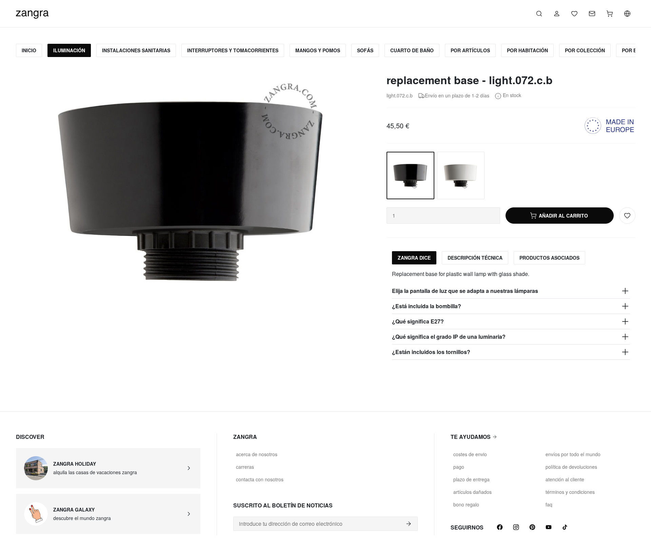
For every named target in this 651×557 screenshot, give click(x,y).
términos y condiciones (570, 491)
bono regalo (466, 504)
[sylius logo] (32, 13)
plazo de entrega (471, 479)
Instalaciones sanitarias (136, 50)
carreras (245, 466)
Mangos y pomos (317, 50)
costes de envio (470, 454)
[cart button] (609, 13)
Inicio (29, 50)
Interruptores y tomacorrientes (232, 50)
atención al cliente (565, 479)
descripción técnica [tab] (475, 257)
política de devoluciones (571, 466)
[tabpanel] (511, 315)
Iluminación (69, 50)
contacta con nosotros (259, 479)
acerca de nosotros (256, 454)
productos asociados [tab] (549, 257)
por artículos (470, 50)
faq (549, 504)
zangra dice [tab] (414, 257)
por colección (585, 50)
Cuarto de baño (412, 50)
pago (458, 466)
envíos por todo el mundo (573, 454)
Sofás (365, 50)
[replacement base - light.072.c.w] (461, 175)
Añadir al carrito (563, 215)
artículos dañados (472, 491)
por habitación (527, 50)
